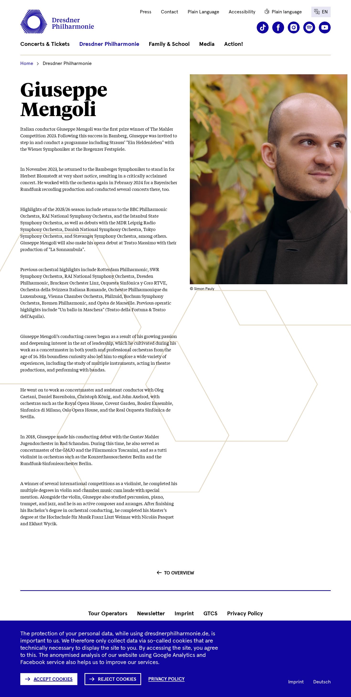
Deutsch (322, 682)
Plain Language (203, 12)
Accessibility (242, 12)
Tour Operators (108, 614)
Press (145, 12)
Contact (169, 12)
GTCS (210, 614)
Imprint (184, 614)
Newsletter (151, 614)
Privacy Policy (245, 614)
